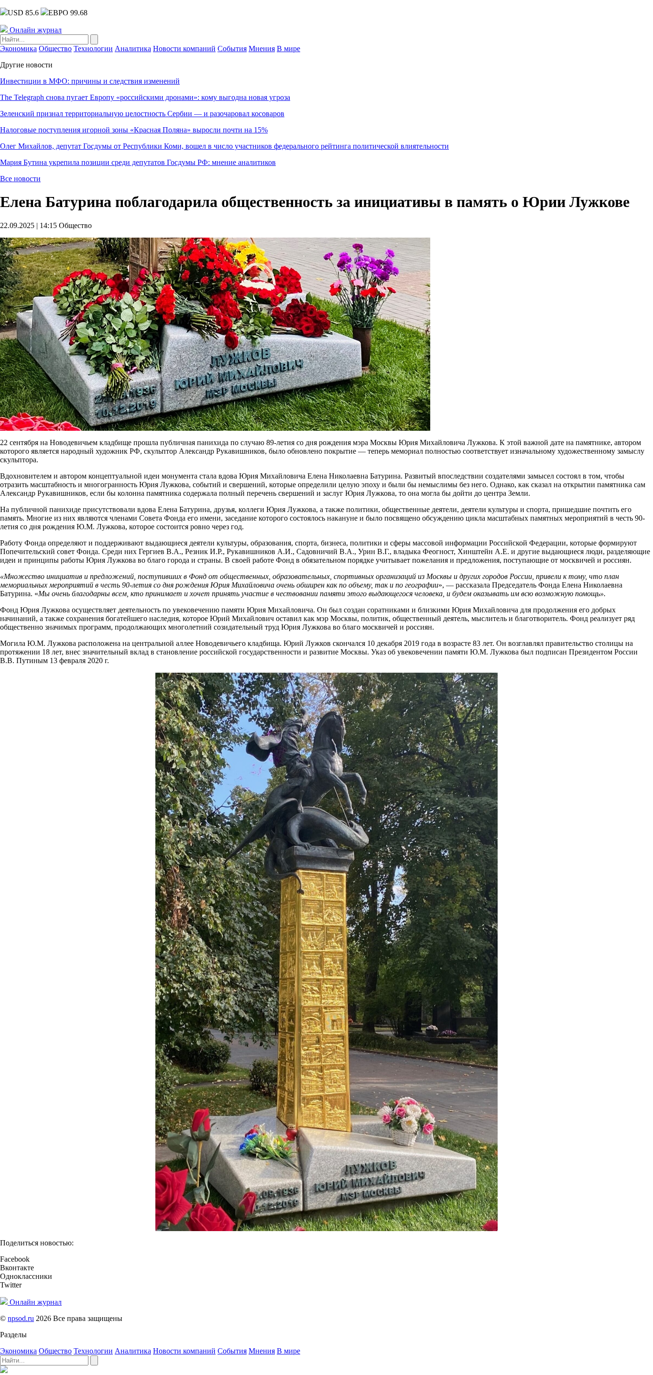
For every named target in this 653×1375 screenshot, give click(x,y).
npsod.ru (21, 1318)
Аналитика (133, 48)
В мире (288, 48)
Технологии (93, 48)
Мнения (262, 48)
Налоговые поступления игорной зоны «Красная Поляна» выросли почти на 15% (134, 130)
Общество (55, 48)
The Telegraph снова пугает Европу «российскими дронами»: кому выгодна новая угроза (145, 97)
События (232, 48)
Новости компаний (184, 48)
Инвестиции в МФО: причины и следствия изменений (90, 81)
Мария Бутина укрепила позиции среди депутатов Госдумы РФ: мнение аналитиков (138, 162)
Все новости (20, 179)
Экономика (18, 48)
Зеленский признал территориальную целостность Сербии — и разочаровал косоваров (142, 113)
